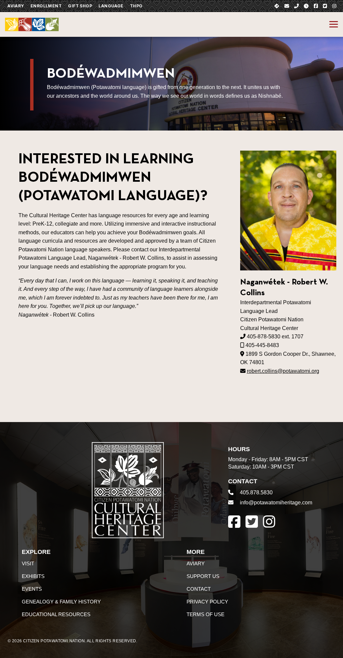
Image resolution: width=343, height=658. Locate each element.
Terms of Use (205, 614)
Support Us (203, 576)
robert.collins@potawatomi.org (283, 371)
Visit (28, 563)
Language (110, 5)
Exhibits (33, 576)
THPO (136, 5)
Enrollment (46, 5)
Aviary (15, 5)
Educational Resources (56, 614)
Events (32, 589)
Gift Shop (80, 5)
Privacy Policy (207, 601)
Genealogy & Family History (61, 601)
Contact (199, 589)
